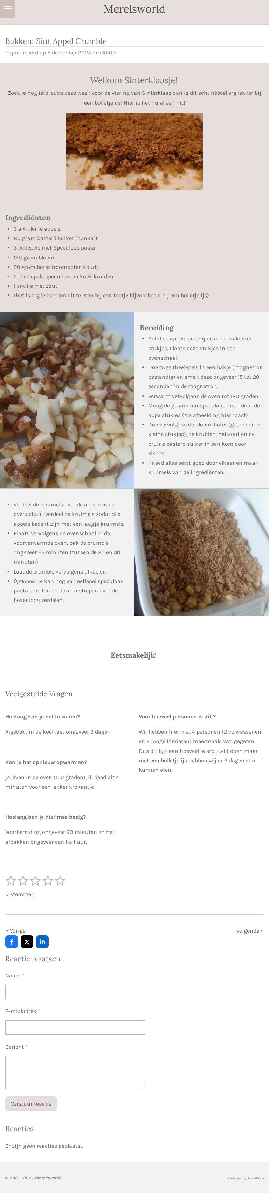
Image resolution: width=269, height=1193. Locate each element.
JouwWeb (255, 1178)
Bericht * (16, 1046)
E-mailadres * (22, 1011)
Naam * (15, 975)
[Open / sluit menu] (7, 9)
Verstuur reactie (31, 1103)
